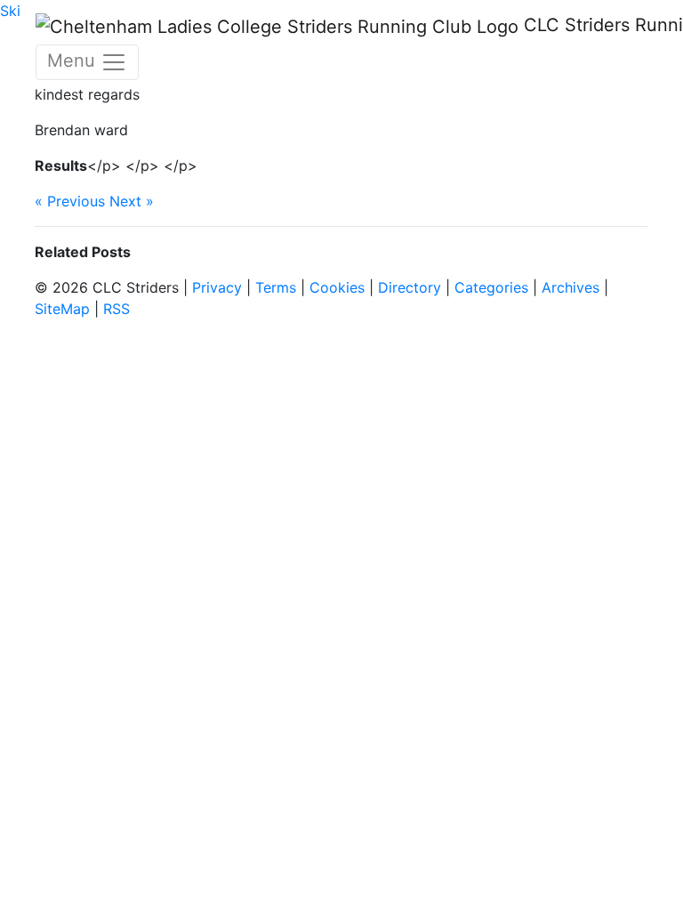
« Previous (70, 201)
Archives (570, 287)
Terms (275, 287)
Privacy (217, 287)
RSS (116, 309)
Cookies (337, 287)
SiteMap (62, 309)
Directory (409, 287)
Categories (491, 287)
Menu (73, 60)
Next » (131, 201)
